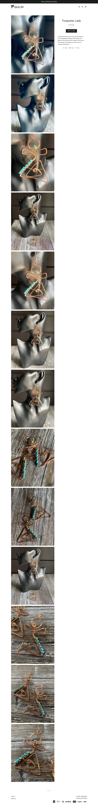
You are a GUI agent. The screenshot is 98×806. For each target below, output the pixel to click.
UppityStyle (84, 796)
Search (13, 796)
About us (13, 798)
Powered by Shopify (81, 798)
